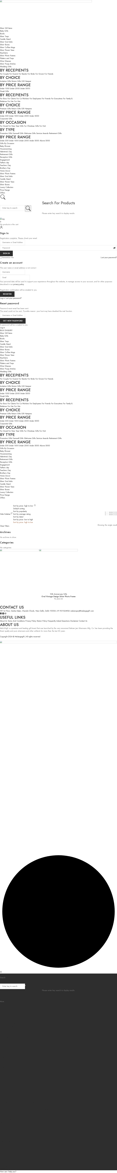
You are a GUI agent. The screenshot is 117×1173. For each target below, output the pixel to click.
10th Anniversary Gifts (58, 594)
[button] (2, 975)
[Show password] (114, 248)
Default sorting (19, 508)
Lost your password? (109, 257)
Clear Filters (4, 526)
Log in (2, 298)
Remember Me (8, 257)
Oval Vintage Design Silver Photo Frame (58, 596)
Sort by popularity (20, 511)
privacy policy (18, 284)
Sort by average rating (22, 514)
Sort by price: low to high (23, 519)
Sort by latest (18, 517)
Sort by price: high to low (23, 522)
